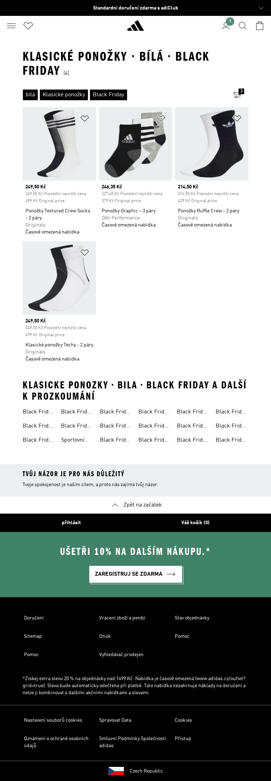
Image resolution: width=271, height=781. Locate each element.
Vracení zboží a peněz (122, 618)
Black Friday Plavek (115, 426)
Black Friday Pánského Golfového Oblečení (231, 440)
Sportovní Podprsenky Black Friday (76, 440)
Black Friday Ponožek (192, 440)
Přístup (183, 738)
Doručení (34, 618)
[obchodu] (135, 28)
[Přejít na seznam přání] (28, 25)
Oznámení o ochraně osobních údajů (56, 742)
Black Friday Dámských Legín (154, 412)
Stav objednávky (192, 618)
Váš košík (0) (195, 522)
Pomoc (182, 636)
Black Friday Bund (154, 440)
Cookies (183, 720)
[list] (124, 95)
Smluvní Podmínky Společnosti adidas (132, 742)
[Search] (242, 25)
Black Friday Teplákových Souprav (115, 412)
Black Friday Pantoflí (231, 412)
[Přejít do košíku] (259, 25)
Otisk (105, 636)
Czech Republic (146, 771)
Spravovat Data (115, 720)
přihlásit (71, 522)
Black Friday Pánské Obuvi (38, 440)
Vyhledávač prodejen (121, 654)
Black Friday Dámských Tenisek (76, 426)
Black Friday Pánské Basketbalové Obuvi (39, 412)
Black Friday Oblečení (76, 412)
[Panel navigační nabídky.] (11, 25)
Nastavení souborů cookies (53, 720)
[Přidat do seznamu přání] (84, 120)
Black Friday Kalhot (115, 440)
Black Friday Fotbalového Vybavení (192, 412)
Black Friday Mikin (38, 426)
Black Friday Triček (192, 426)
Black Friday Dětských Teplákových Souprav (154, 426)
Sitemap (33, 636)
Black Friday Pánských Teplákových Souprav (231, 426)
